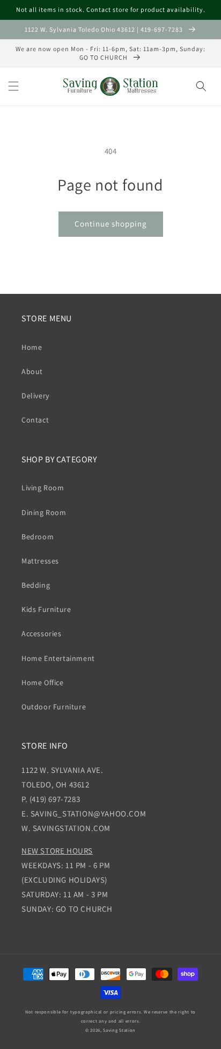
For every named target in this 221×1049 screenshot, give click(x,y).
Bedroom (37, 536)
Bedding (35, 585)
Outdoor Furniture (53, 707)
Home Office (42, 682)
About (32, 371)
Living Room (42, 487)
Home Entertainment (58, 658)
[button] (13, 86)
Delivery (35, 395)
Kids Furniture (46, 609)
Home (31, 347)
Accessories (41, 633)
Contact (35, 420)
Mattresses (40, 561)
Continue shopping (111, 224)
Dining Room (44, 512)
